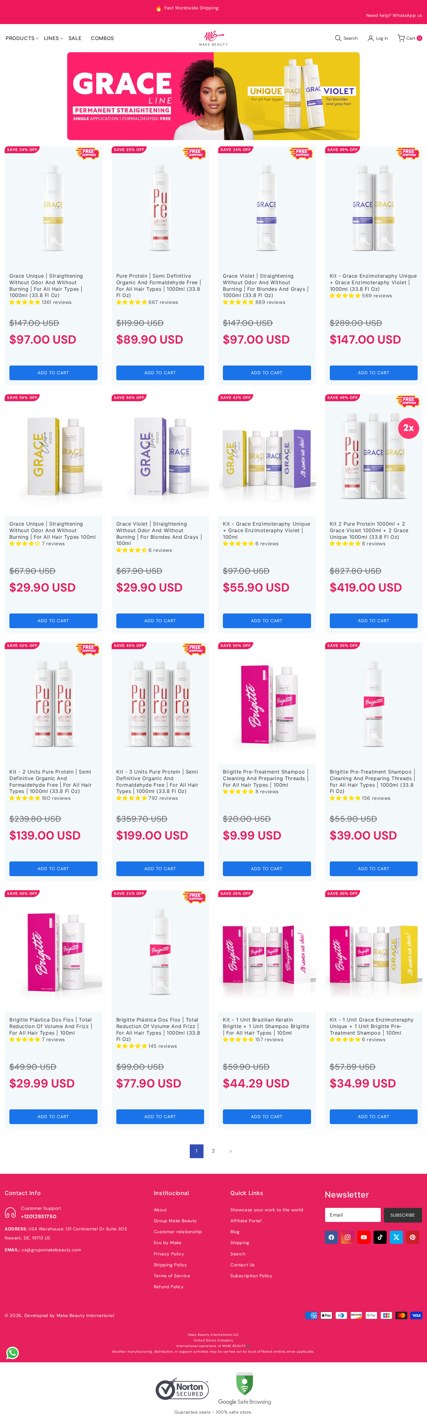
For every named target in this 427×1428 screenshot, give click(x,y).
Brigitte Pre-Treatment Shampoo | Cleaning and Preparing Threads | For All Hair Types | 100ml (266, 778)
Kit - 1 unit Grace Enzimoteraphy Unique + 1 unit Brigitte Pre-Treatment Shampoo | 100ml (372, 1026)
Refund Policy (169, 1286)
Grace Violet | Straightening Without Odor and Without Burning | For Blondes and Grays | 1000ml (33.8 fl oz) (266, 285)
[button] (20, 38)
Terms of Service (172, 1276)
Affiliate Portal (246, 1221)
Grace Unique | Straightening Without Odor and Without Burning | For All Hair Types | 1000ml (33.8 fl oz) (46, 285)
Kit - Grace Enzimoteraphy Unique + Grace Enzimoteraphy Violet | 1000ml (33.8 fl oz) (373, 282)
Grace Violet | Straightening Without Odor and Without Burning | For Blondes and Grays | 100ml (159, 533)
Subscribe (402, 1215)
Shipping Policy (170, 1265)
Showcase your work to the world (267, 1210)
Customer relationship (178, 1231)
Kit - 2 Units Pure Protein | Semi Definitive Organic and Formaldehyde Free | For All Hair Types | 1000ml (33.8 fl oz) (50, 781)
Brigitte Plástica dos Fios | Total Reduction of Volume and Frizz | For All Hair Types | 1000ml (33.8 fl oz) (158, 1029)
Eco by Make (168, 1242)
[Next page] (230, 1151)
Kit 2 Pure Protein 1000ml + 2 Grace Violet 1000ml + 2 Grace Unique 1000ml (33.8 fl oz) (369, 530)
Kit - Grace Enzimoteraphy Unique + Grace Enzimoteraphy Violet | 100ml (266, 530)
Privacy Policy (169, 1254)
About (160, 1210)
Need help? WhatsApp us (394, 15)
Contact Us (242, 1265)
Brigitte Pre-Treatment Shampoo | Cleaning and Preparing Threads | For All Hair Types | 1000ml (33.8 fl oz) (372, 781)
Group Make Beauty (175, 1221)
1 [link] (197, 1151)
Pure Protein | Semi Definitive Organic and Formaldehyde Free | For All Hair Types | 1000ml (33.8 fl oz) (159, 285)
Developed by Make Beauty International (69, 1315)
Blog (234, 1231)
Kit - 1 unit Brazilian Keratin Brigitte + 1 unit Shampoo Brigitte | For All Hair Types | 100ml (266, 1026)
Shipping (239, 1242)
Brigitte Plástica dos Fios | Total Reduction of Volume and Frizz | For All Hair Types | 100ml (51, 1026)
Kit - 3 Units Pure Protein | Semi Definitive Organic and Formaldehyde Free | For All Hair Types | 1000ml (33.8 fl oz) (157, 781)
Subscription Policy (251, 1276)
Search (238, 1254)
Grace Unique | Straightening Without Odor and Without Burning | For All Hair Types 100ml (52, 530)
